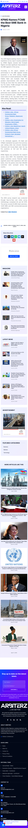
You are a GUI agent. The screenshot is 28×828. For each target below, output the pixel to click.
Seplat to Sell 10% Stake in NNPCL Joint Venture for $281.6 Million (17, 344)
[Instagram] (24, 1)
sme (25, 225)
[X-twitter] (20, 1)
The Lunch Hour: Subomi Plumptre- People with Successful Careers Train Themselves (17, 297)
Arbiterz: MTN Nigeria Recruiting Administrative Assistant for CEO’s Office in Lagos (18, 386)
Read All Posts (14, 256)
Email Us (3, 788)
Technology (6, 452)
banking (6, 225)
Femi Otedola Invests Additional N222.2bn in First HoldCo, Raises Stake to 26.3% (17, 397)
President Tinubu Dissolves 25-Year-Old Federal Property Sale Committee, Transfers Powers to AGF (18, 375)
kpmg (22, 225)
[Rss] (26, 1)
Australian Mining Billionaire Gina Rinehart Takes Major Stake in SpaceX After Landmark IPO (14, 542)
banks (9, 225)
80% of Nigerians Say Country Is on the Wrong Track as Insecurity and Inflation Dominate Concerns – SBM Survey (14, 515)
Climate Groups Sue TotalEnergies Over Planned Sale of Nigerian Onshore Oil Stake (14, 489)
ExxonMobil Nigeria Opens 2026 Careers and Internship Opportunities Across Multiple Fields (14, 620)
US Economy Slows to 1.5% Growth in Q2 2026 (17, 353)
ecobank (14, 225)
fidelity (18, 225)
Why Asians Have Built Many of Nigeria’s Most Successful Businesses (18, 327)
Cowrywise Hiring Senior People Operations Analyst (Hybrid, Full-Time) (14, 645)
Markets (6, 449)
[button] (25, 7)
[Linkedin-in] (22, 1)
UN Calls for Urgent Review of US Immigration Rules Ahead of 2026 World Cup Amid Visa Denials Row (14, 568)
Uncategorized (6, 16)
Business (6, 446)
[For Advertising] (2, 809)
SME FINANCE (12, 212)
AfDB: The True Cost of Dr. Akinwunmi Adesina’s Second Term (18, 317)
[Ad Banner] (14, 196)
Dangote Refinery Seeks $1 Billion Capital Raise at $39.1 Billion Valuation (14, 594)
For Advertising (5, 811)
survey (14, 226)
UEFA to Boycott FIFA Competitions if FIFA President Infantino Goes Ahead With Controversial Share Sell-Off (17, 363)
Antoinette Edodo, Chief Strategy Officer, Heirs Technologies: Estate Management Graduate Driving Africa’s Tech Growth (18, 285)
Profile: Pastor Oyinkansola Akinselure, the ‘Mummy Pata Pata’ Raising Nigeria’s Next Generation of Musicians (18, 273)
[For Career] (2, 816)
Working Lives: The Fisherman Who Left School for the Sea (17, 308)
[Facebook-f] (18, 1)
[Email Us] (2, 785)
